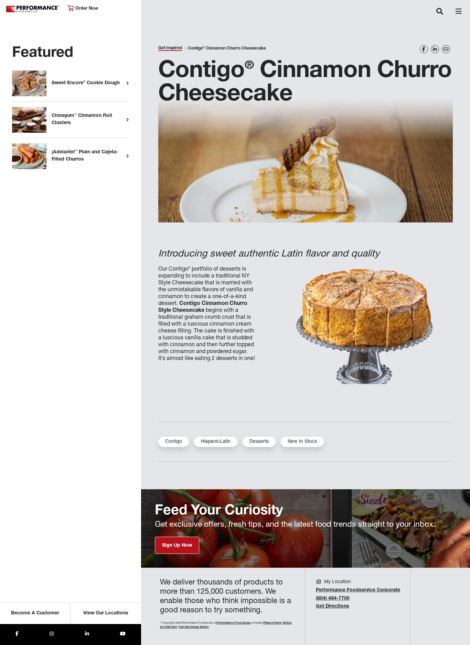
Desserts (259, 441)
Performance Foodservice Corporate (358, 590)
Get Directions (332, 606)
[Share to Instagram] (52, 634)
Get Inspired (170, 48)
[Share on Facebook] (424, 49)
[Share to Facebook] (17, 634)
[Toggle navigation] (439, 12)
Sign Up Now (177, 545)
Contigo (173, 441)
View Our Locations (105, 613)
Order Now (86, 9)
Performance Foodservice (33, 9)
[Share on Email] (446, 49)
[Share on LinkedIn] (435, 49)
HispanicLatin (216, 441)
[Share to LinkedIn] (87, 634)
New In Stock (302, 441)
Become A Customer (35, 613)
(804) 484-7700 (333, 598)
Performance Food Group (233, 623)
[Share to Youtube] (123, 634)
